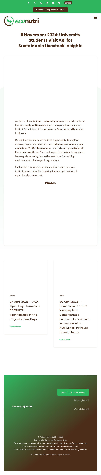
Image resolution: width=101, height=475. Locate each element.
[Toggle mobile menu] (95, 17)
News (12, 295)
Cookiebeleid (81, 409)
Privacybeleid (81, 400)
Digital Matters (63, 454)
